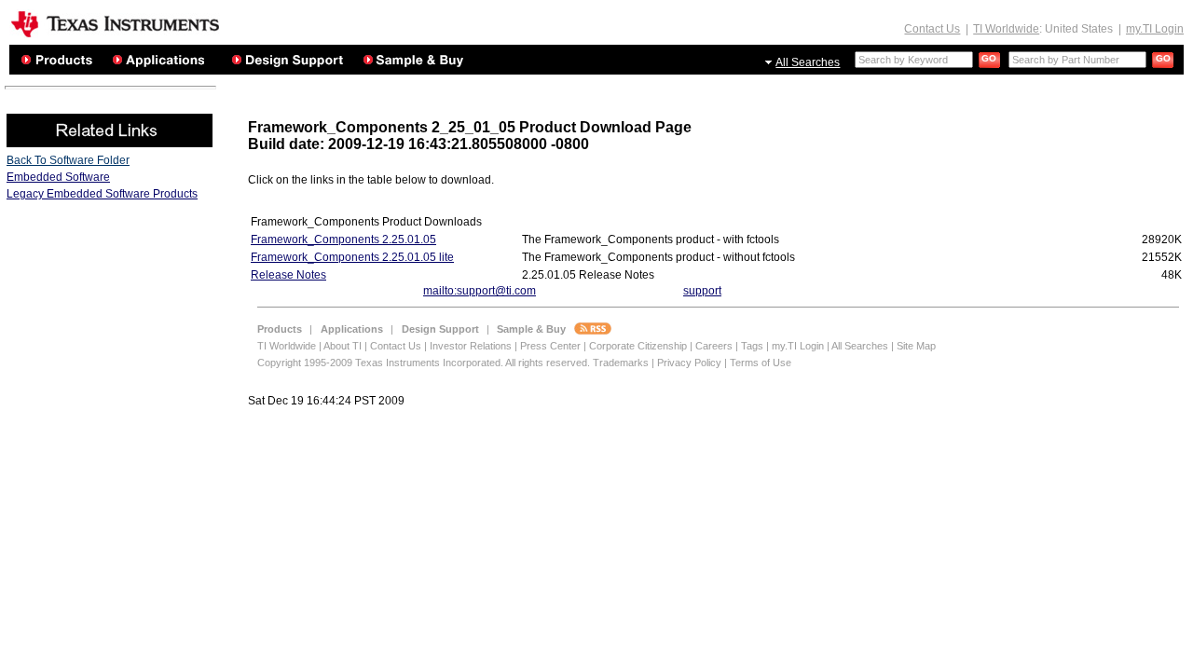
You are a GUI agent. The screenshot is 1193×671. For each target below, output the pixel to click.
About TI (342, 345)
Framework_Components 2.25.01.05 (343, 239)
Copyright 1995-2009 (304, 362)
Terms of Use (760, 362)
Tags (752, 345)
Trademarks (621, 362)
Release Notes (288, 274)
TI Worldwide (1006, 28)
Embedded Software (58, 177)
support (702, 290)
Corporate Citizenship (638, 345)
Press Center (550, 345)
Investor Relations (471, 345)
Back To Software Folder (68, 160)
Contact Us (932, 28)
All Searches (807, 62)
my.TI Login (1155, 28)
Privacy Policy (689, 362)
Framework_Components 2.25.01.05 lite (352, 257)
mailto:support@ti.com (479, 290)
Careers (714, 345)
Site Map (916, 345)
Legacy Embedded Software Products (102, 193)
